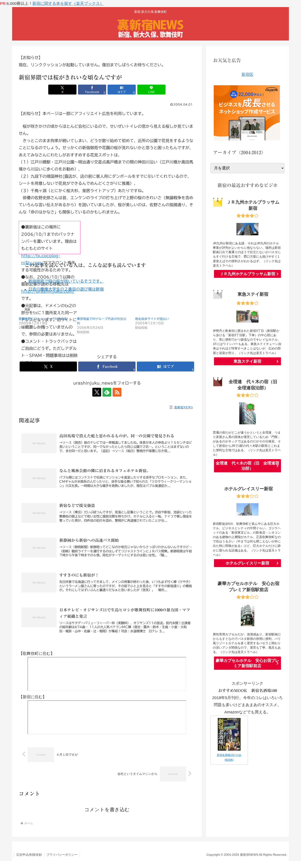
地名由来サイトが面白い (152, 318)
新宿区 (247, 74)
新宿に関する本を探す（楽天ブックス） (68, 3)
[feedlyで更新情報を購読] (106, 392)
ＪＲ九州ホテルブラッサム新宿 (247, 274)
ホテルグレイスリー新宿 (247, 563)
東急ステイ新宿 (247, 361)
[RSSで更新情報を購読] (117, 392)
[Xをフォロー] (96, 392)
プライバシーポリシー (61, 854)
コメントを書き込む (107, 809)
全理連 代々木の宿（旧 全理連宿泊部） (247, 466)
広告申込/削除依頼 (29, 854)
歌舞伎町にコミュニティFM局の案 (43, 318)
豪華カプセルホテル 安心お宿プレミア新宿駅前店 (247, 663)
